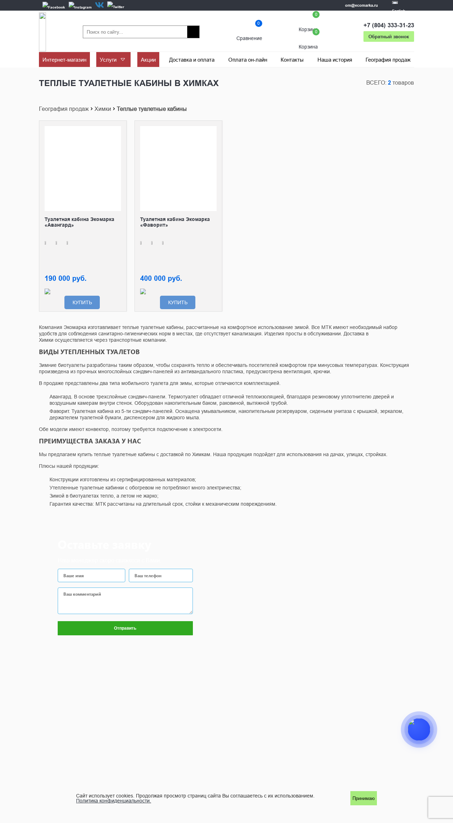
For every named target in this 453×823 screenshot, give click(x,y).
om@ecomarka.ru (361, 5)
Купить (82, 302)
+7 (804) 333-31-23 (388, 25)
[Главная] (42, 31)
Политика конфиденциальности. (113, 800)
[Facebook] (53, 6)
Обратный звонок (388, 36)
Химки (102, 109)
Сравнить (115, 131)
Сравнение (249, 32)
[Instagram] (80, 6)
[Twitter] (115, 6)
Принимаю (363, 798)
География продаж (64, 109)
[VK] (99, 4)
